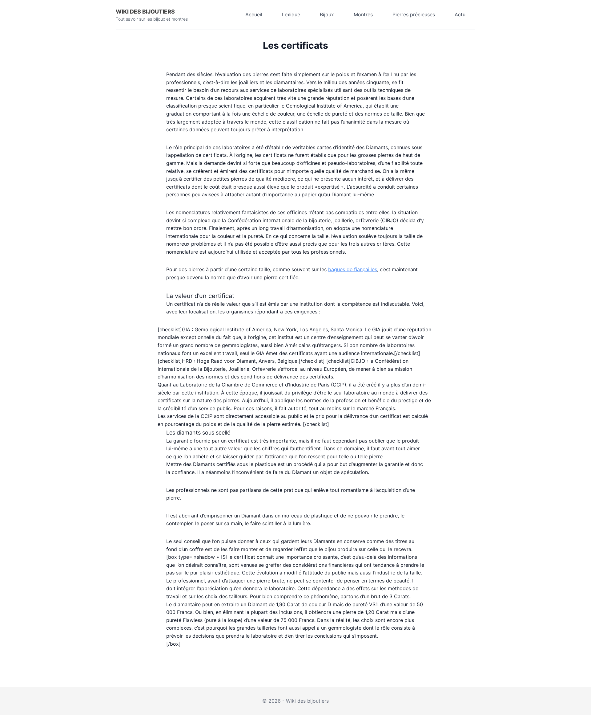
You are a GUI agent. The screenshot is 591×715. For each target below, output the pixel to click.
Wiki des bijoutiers (145, 11)
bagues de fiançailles (352, 269)
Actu (460, 14)
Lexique (291, 14)
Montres (363, 14)
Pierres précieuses (413, 14)
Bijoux (327, 14)
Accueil (253, 14)
